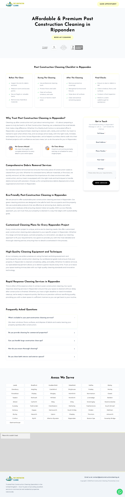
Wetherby (72, 406)
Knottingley (91, 402)
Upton (53, 414)
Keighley (34, 389)
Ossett (110, 393)
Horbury (15, 410)
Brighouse (72, 389)
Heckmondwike (110, 402)
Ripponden (72, 418)
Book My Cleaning (62, 37)
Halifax (91, 385)
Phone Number (101, 151)
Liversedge (91, 398)
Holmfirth (72, 393)
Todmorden (34, 406)
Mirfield (53, 398)
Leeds (15, 385)
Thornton (91, 414)
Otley (72, 402)
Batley (110, 385)
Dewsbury (15, 389)
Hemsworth (53, 410)
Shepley (72, 414)
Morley (110, 389)
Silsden (90, 410)
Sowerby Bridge (109, 418)
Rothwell (34, 398)
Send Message (101, 183)
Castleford (53, 389)
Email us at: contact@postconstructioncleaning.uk (102, 477)
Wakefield (72, 385)
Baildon (110, 398)
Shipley (34, 393)
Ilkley (53, 402)
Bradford (34, 385)
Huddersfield (53, 385)
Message (101, 168)
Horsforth (72, 398)
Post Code (101, 160)
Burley (15, 414)
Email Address (101, 142)
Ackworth (110, 414)
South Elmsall (110, 406)
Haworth (34, 414)
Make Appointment (108, 4)
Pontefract (15, 393)
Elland (15, 402)
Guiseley (15, 406)
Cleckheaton (53, 406)
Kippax (34, 410)
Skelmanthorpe (15, 422)
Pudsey (90, 389)
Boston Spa (91, 418)
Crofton (15, 418)
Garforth (34, 402)
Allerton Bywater (53, 418)
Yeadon (15, 398)
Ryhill (34, 418)
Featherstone (91, 406)
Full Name (101, 133)
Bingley (53, 393)
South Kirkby (72, 410)
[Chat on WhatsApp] (120, 492)
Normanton (91, 393)
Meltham (110, 410)
